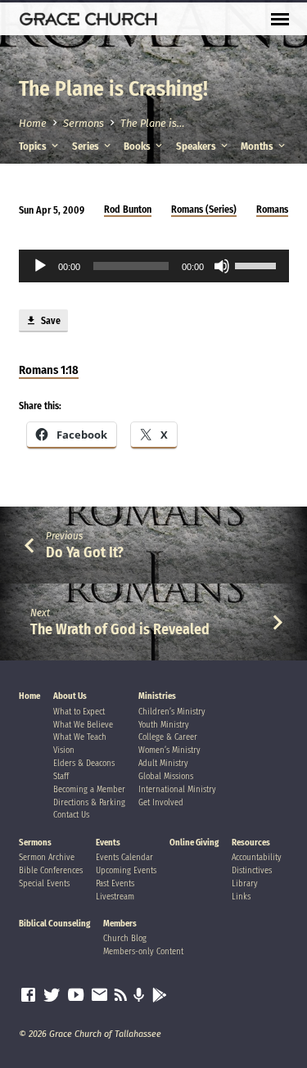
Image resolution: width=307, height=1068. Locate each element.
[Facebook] (28, 995)
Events (108, 842)
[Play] (40, 266)
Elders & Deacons (84, 763)
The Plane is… (152, 123)
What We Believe (83, 724)
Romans (272, 209)
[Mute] (222, 266)
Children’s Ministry (171, 711)
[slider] (258, 264)
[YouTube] (75, 995)
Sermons (83, 123)
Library (245, 883)
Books (138, 146)
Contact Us (71, 814)
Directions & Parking (89, 802)
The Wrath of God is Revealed (120, 629)
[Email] (99, 995)
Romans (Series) (204, 209)
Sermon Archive (46, 857)
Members (120, 923)
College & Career (167, 737)
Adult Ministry (163, 763)
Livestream (115, 896)
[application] (154, 266)
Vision (63, 750)
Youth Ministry (163, 724)
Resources (251, 842)
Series (87, 146)
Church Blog (125, 938)
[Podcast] (139, 996)
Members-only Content (143, 951)
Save (49, 321)
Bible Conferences (51, 870)
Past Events (115, 883)
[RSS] (120, 995)
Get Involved (160, 802)
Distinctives (252, 870)
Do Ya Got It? (85, 552)
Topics (34, 146)
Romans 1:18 (49, 370)
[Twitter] (52, 995)
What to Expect (79, 711)
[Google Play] (160, 996)
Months (258, 146)
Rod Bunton (127, 209)
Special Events (44, 883)
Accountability (257, 857)
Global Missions (165, 776)
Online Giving (194, 842)
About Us (70, 696)
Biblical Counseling (54, 923)
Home (33, 123)
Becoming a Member (89, 789)
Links (241, 896)
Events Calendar (124, 857)
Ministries (157, 696)
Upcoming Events (126, 870)
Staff (61, 776)
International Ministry (177, 789)
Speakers (197, 146)
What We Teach (79, 737)
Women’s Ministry (169, 750)
